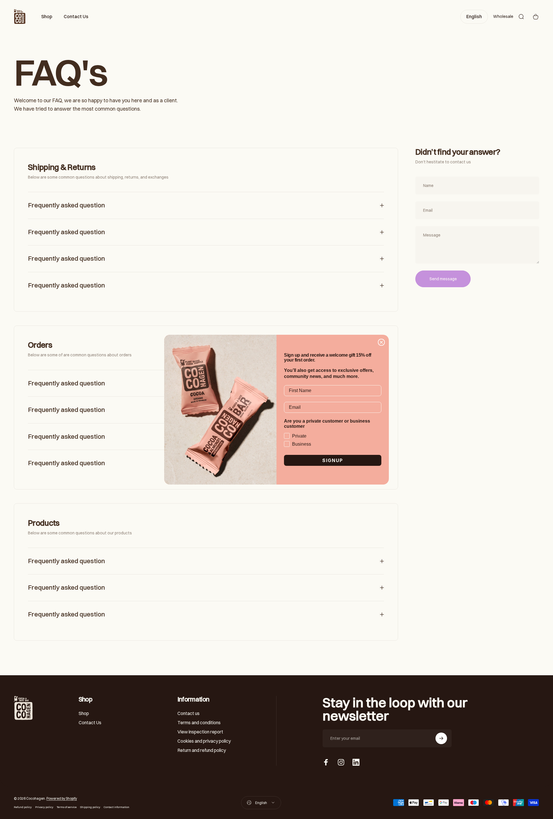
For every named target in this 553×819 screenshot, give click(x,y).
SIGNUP (332, 460)
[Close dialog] (381, 342)
